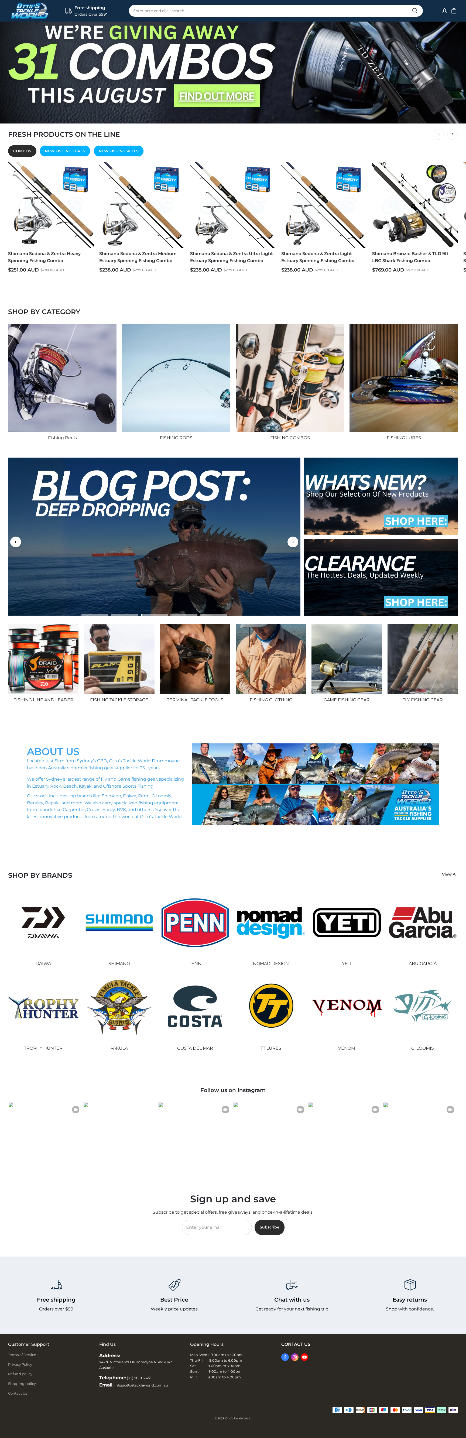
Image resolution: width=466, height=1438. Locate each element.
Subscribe (269, 1227)
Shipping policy (22, 1383)
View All (450, 874)
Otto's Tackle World (238, 1418)
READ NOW (65, 534)
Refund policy (20, 1374)
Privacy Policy (20, 1364)
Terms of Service (22, 1355)
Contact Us (17, 1393)
